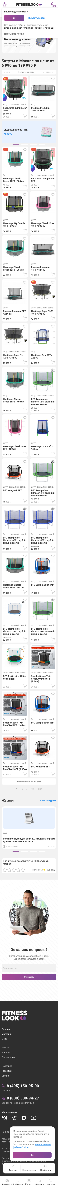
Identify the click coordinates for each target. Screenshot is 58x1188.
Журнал (6, 1052)
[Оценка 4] (18, 870)
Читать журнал (48, 800)
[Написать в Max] (24, 1118)
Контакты (7, 1047)
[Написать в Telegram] (14, 1118)
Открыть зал (8, 1057)
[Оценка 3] (14, 870)
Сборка (6, 1075)
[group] (16, 144)
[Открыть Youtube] (33, 1118)
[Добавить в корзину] (25, 116)
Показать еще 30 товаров (29, 781)
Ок (32, 1155)
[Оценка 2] (9, 870)
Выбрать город (36, 18)
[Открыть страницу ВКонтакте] (4, 1118)
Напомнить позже (14, 33)
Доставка (7, 1066)
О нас (4, 1039)
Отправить (29, 977)
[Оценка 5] (23, 870)
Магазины (7, 1034)
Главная (6, 1029)
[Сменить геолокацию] (4, 5)
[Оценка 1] (5, 870)
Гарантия (7, 1071)
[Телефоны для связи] (53, 5)
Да (14, 18)
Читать (8, 134)
